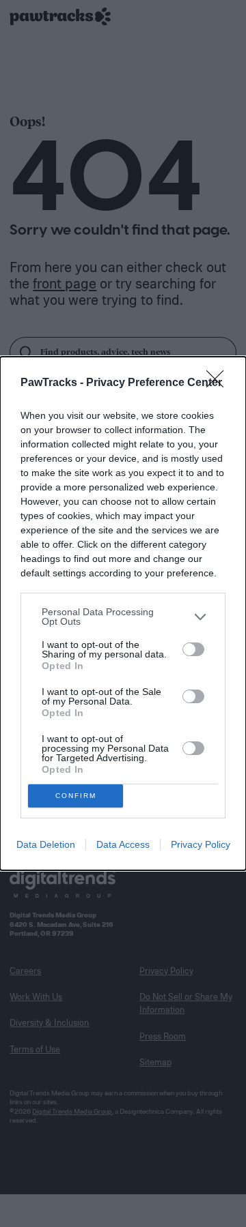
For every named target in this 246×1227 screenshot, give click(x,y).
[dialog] (123, 613)
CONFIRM (75, 795)
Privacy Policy (200, 844)
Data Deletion (45, 844)
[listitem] (123, 616)
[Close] (219, 383)
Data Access (123, 844)
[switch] (193, 649)
